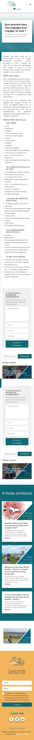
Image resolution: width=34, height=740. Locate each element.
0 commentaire (21, 36)
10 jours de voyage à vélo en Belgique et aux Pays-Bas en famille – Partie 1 (17, 597)
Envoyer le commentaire (17, 343)
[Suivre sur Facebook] (11, 719)
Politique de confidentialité (17, 728)
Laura (9, 34)
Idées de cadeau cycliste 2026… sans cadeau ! (15, 373)
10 (24, 477)
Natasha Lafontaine (22, 734)
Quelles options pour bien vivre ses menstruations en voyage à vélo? (17, 525)
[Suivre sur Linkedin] (22, 719)
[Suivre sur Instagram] (17, 719)
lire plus (7, 538)
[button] (17, 696)
